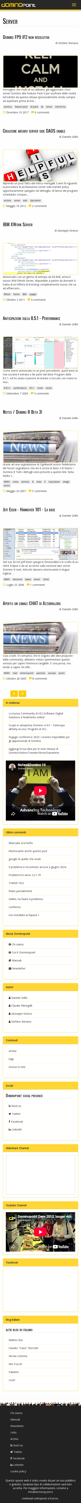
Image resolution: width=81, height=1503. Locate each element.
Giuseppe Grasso (21, 1013)
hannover (17, 579)
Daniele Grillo (19, 998)
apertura (41, 673)
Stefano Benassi (21, 1021)
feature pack (21, 107)
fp (42, 107)
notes (40, 388)
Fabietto (14, 1372)
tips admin (35, 200)
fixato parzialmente (20, 891)
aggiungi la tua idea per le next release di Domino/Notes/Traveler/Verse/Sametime (34, 750)
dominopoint (26, 673)
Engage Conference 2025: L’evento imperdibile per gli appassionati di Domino (39, 739)
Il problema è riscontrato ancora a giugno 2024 (37, 867)
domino (8, 107)
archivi (12, 1051)
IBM (24, 294)
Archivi (14, 1439)
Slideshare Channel (17, 1148)
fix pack (34, 107)
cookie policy (18, 1471)
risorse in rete (17, 1067)
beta (39, 481)
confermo (15, 907)
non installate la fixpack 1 (24, 915)
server (49, 107)
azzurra (52, 673)
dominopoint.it (19, 5)
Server (16, 294)
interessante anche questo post (28, 851)
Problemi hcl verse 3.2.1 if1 (25, 875)
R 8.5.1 (7, 388)
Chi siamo (17, 944)
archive (7, 200)
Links (13, 1432)
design (66, 481)
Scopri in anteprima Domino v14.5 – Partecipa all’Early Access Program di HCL (37, 727)
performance (20, 388)
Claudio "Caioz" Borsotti (23, 1348)
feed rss (16, 1106)
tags (11, 1059)
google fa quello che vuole (25, 859)
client (46, 579)
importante (54, 481)
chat (15, 673)
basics (28, 579)
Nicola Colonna (18, 1356)
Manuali (16, 960)
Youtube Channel (16, 1205)
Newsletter (18, 968)
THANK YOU (16, 883)
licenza (54, 1498)
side (25, 200)
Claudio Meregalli (21, 1005)
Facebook (16, 1121)
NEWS (7, 481)
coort (12, 1380)
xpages (33, 294)
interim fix (60, 107)
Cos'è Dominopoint (23, 952)
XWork (7, 294)
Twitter (16, 1114)
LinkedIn (16, 1129)
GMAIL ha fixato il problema (26, 899)
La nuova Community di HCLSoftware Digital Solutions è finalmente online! (36, 715)
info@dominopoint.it (40, 1492)
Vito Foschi (15, 1364)
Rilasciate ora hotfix (21, 843)
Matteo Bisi (16, 1340)
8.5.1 (32, 388)
